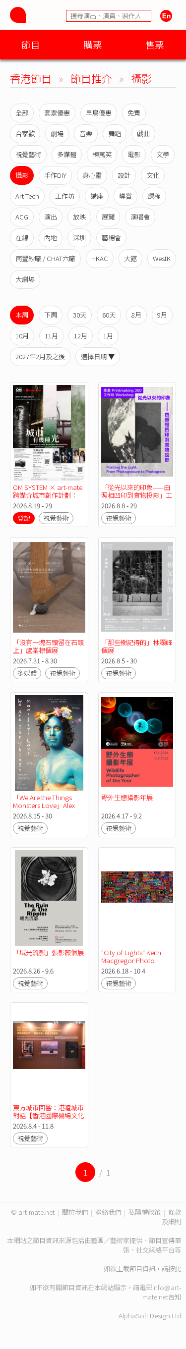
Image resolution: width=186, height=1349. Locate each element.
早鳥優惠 (99, 112)
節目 (30, 44)
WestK (162, 258)
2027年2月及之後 (40, 356)
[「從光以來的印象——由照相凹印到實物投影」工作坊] (137, 433)
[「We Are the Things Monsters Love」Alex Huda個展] (49, 743)
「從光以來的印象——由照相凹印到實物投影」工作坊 (136, 495)
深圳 (79, 237)
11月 (51, 335)
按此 (174, 1268)
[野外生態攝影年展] (137, 743)
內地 (50, 237)
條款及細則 (171, 1216)
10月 (22, 335)
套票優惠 (57, 112)
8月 (136, 315)
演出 (50, 216)
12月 (80, 335)
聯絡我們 (108, 1212)
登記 (23, 518)
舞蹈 (114, 133)
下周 (50, 315)
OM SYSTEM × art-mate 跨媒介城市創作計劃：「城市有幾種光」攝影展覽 (48, 499)
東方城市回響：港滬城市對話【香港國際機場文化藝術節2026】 (48, 1115)
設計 (124, 175)
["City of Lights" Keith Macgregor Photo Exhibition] (137, 898)
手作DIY (55, 175)
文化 (152, 175)
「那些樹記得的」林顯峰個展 (136, 646)
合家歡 (25, 133)
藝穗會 (111, 237)
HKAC (99, 258)
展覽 (108, 216)
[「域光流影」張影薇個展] (49, 898)
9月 (162, 315)
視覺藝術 (28, 154)
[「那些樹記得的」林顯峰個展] (137, 588)
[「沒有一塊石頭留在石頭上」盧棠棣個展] (49, 588)
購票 (92, 44)
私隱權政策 (144, 1212)
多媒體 (66, 154)
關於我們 (75, 1212)
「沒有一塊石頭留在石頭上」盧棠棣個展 (48, 646)
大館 (130, 258)
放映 (79, 216)
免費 (133, 112)
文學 (162, 154)
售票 (154, 44)
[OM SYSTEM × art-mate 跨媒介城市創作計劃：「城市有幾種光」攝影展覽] (49, 433)
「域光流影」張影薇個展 (48, 952)
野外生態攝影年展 (127, 797)
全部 (21, 112)
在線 (21, 237)
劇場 (57, 133)
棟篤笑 (102, 154)
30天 (79, 315)
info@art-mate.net (161, 1292)
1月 (108, 335)
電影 (133, 154)
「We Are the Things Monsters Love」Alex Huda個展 (44, 805)
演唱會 (140, 216)
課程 (154, 196)
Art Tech (27, 196)
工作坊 (64, 196)
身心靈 (92, 175)
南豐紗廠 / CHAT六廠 (45, 258)
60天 (109, 315)
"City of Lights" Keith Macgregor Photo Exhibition (131, 960)
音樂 (85, 133)
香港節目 (31, 78)
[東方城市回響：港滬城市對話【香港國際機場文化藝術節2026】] (49, 1053)
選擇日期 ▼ (98, 356)
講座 (96, 196)
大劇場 (25, 279)
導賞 (125, 196)
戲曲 (143, 133)
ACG (21, 216)
